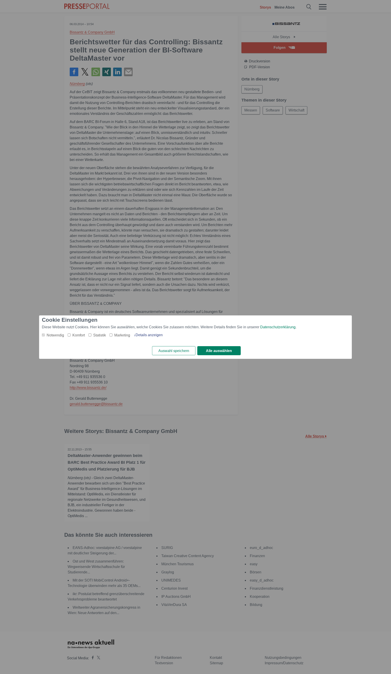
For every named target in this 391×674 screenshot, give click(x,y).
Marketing (122, 335)
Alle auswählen (219, 351)
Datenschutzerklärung (278, 327)
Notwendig (55, 335)
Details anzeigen (149, 335)
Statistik (99, 335)
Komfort (78, 335)
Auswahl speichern (173, 351)
